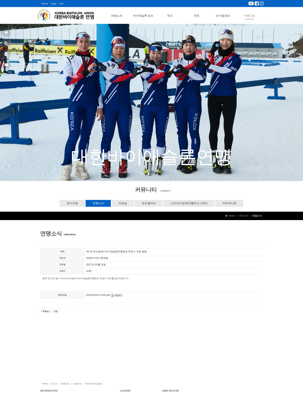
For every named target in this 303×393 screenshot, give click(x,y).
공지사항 (6, 54)
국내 (170, 15)
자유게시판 (229, 203)
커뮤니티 (249, 15)
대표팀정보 (6, 43)
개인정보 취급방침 (93, 383)
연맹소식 (98, 203)
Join (61, 3)
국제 (196, 15)
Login (53, 3)
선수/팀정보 (223, 15)
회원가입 (65, 383)
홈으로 (6, 32)
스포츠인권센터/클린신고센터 (189, 203)
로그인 (54, 383)
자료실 (123, 203)
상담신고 (6, 65)
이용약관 (77, 383)
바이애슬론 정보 (143, 15)
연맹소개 (116, 15)
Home (44, 3)
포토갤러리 (149, 203)
